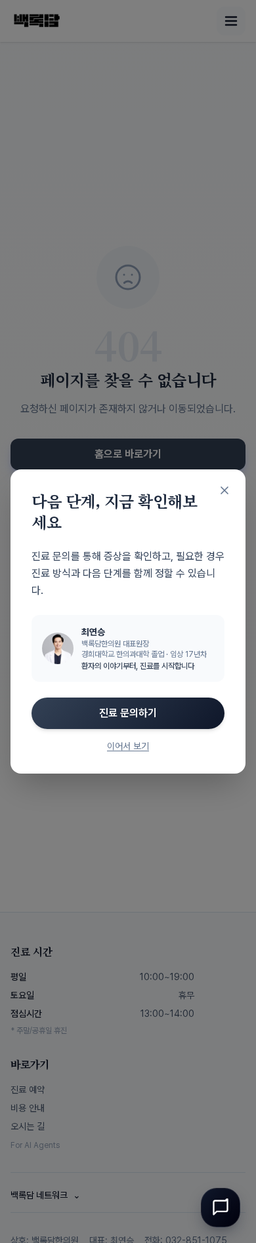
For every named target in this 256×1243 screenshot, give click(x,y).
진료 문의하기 (128, 713)
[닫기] (224, 490)
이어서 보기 (128, 746)
